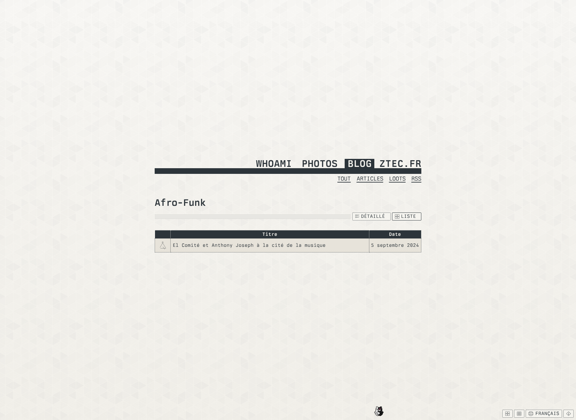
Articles (370, 178)
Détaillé (373, 216)
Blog (360, 164)
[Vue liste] (507, 414)
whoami (274, 164)
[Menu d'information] (568, 414)
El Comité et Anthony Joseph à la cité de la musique (249, 245)
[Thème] (519, 414)
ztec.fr (400, 164)
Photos (320, 164)
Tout (344, 178)
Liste (408, 216)
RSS (416, 178)
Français (547, 413)
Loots (397, 178)
